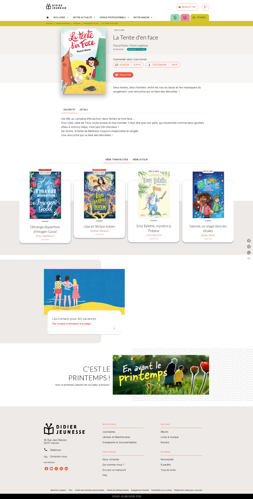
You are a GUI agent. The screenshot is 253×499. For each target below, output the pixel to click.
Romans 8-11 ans (91, 23)
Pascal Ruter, (121, 45)
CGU (70, 490)
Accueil (49, 23)
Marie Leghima (138, 45)
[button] (187, 7)
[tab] (47, 17)
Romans (77, 23)
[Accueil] (56, 7)
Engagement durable (140, 490)
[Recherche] (205, 7)
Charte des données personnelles (89, 490)
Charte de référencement (118, 490)
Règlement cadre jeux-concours (188, 490)
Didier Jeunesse (63, 23)
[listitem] (46, 468)
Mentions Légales (58, 490)
